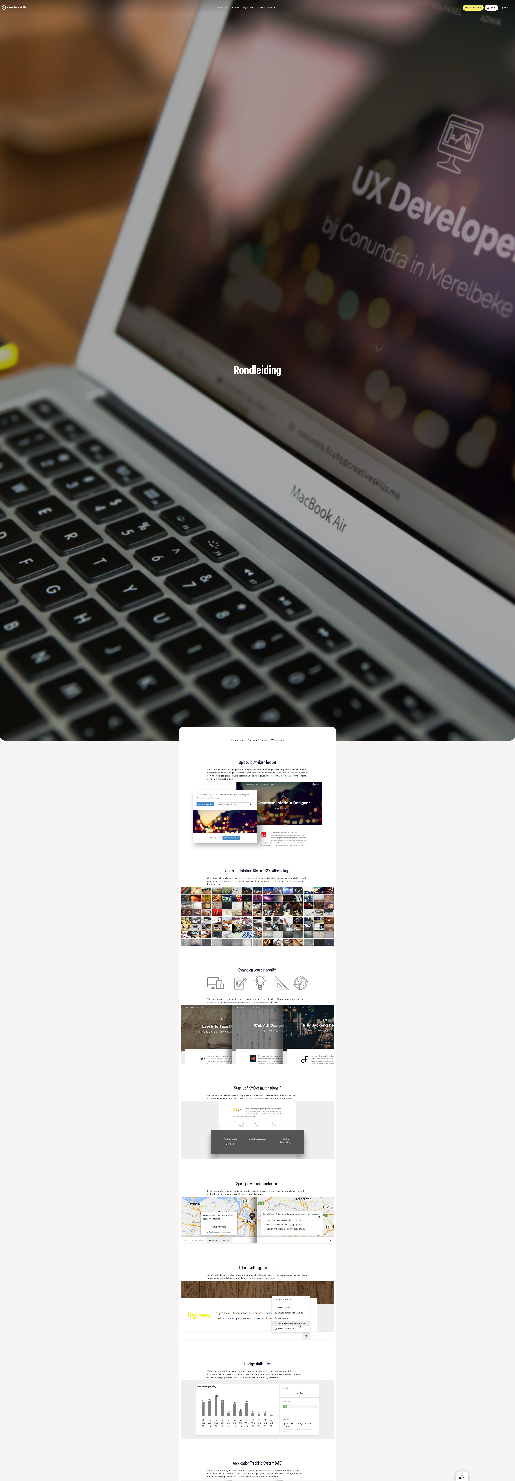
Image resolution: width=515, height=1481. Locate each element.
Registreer (247, 7)
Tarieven (260, 7)
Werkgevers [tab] (237, 740)
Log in (492, 7)
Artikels (235, 7)
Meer (271, 7)
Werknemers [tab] (277, 740)
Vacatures (223, 7)
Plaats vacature (473, 7)
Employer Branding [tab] (257, 740)
